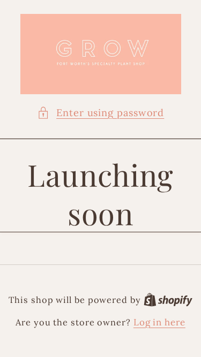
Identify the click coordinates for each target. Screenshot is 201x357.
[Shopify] (168, 300)
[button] (101, 112)
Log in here (159, 322)
